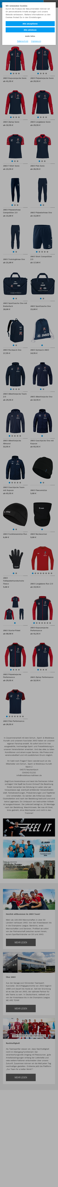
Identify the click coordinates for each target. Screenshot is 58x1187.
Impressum (36, 41)
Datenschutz (22, 41)
